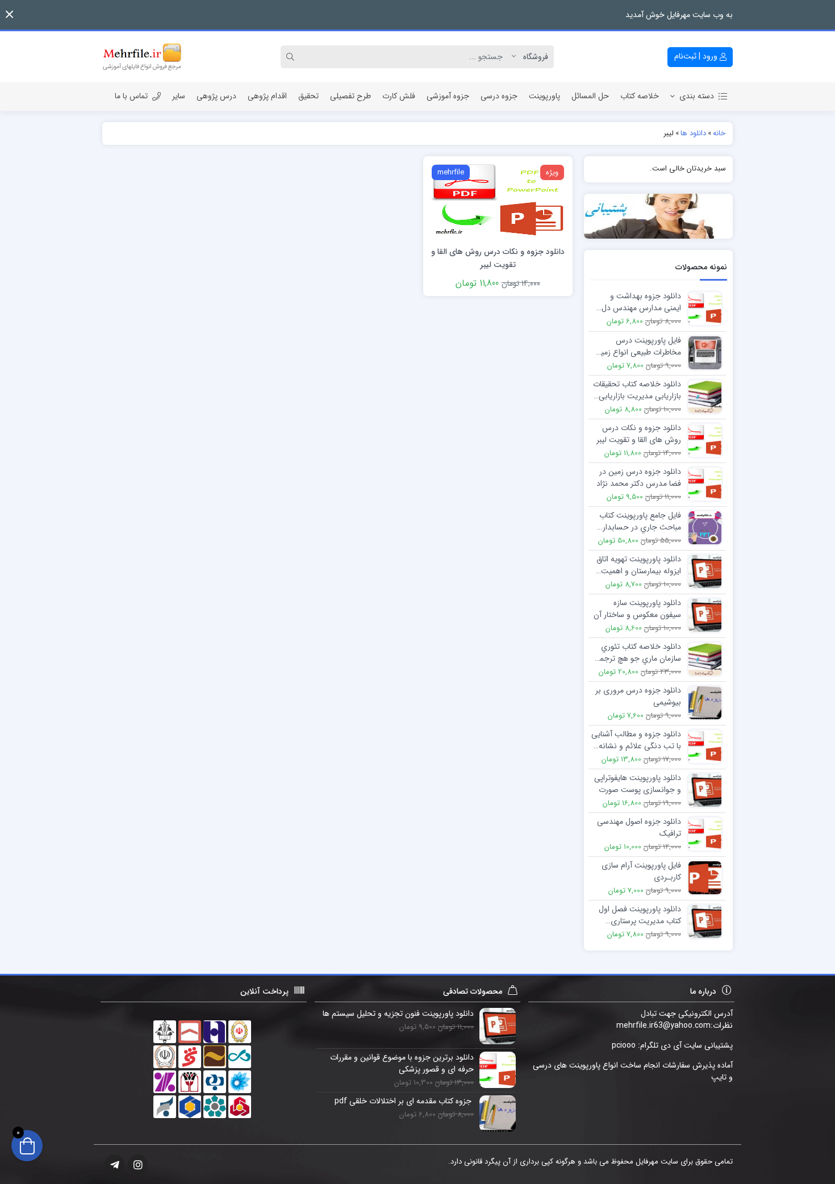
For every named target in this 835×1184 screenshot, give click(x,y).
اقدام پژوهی (267, 96)
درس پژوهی (216, 96)
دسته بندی (696, 96)
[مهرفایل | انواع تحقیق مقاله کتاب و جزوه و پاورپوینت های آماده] (142, 57)
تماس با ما (131, 96)
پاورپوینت (544, 96)
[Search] (292, 56)
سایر (178, 96)
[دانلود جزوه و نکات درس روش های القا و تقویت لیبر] (497, 200)
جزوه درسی (499, 96)
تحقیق (308, 96)
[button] (9, 14)
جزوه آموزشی (448, 96)
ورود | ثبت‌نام (697, 56)
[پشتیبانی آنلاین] (658, 216)
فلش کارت (398, 96)
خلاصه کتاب (639, 96)
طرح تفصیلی (350, 96)
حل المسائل (590, 96)
